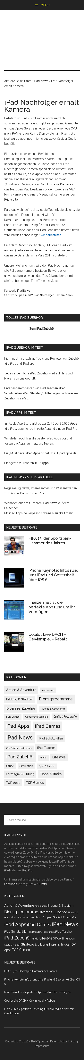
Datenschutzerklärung (64, 1041)
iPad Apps (33, 453)
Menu (45, 5)
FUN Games (13, 716)
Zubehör (74, 358)
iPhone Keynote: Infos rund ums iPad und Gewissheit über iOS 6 (53, 575)
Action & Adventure (21, 690)
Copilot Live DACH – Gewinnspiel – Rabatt (48, 636)
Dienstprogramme (56, 699)
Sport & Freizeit (47, 766)
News (69, 295)
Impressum (42, 1045)
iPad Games (47, 726)
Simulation (26, 766)
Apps (73, 423)
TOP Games (35, 783)
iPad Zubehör (39, 373)
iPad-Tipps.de (42, 27)
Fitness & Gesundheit (53, 708)
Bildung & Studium (19, 699)
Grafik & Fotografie (65, 716)
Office (10, 766)
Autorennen (48, 690)
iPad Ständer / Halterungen (41, 393)
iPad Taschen (48, 388)
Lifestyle (59, 757)
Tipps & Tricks (51, 774)
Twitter (43, 884)
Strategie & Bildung (20, 774)
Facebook (10, 884)
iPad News (23, 290)
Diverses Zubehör (20, 708)
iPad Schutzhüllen (50, 738)
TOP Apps (42, 463)
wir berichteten (51, 235)
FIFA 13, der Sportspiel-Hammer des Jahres (50, 540)
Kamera (60, 295)
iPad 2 (29, 295)
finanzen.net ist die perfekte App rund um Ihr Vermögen (52, 607)
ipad (21, 295)
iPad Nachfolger (44, 295)
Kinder (43, 757)
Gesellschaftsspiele (36, 716)
